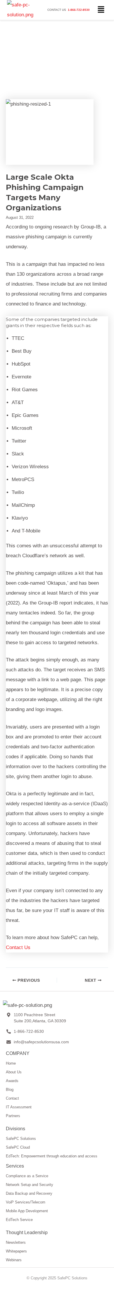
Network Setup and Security (29, 1184)
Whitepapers (16, 1251)
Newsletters (16, 1242)
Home (11, 1063)
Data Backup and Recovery (29, 1193)
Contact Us (18, 947)
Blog (9, 1089)
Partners (13, 1116)
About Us (14, 1072)
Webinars (14, 1260)
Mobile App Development (27, 1211)
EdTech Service (19, 1219)
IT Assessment (19, 1107)
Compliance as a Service (27, 1176)
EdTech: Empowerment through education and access (51, 1156)
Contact (12, 1098)
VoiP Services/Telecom (25, 1202)
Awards (12, 1081)
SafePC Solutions (21, 1138)
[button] (101, 10)
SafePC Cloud (18, 1147)
